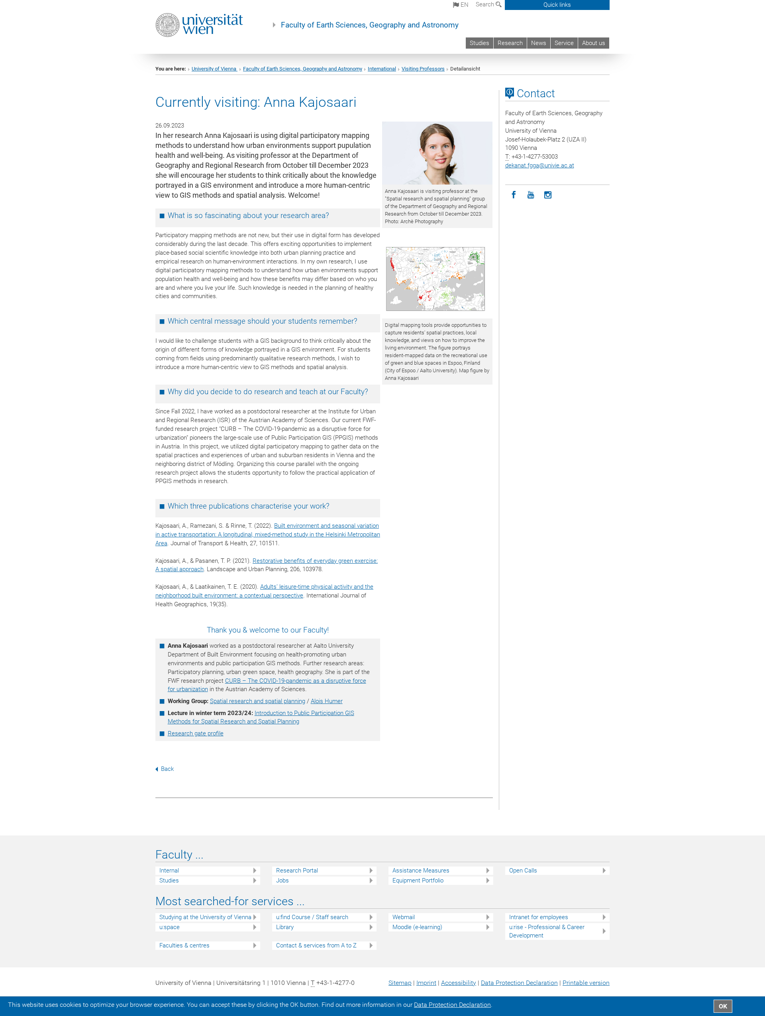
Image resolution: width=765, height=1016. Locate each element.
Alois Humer (327, 701)
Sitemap (400, 983)
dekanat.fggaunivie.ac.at (539, 165)
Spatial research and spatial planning (257, 701)
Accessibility (458, 983)
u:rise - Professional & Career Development (547, 931)
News (538, 43)
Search (486, 4)
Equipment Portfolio (417, 880)
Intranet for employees (538, 917)
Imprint (426, 983)
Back (167, 768)
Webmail (403, 917)
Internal (169, 870)
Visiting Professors (423, 69)
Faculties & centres (184, 945)
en (464, 4)
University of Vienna (214, 69)
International (382, 69)
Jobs (282, 880)
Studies (479, 43)
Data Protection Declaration (519, 983)
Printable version (586, 983)
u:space (169, 927)
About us (593, 43)
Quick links (557, 4)
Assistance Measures (420, 870)
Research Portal (297, 870)
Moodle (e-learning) (417, 927)
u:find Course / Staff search (312, 917)
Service (564, 43)
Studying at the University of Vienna (205, 917)
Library (285, 927)
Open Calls (523, 870)
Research (510, 43)
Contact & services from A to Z (316, 945)
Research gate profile (196, 733)
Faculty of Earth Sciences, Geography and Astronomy (370, 25)
